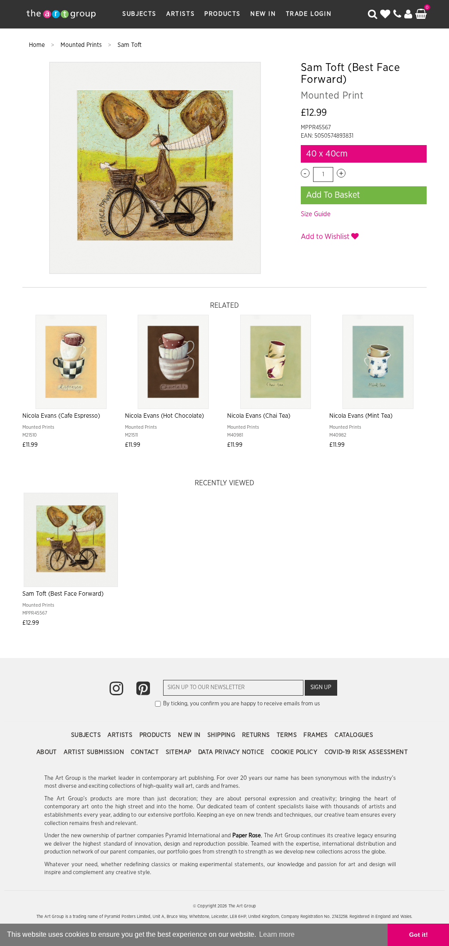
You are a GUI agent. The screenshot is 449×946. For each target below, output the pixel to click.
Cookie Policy (295, 752)
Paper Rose (246, 836)
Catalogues (354, 735)
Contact (145, 752)
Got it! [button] (418, 934)
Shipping (222, 735)
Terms (288, 735)
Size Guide (316, 214)
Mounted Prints (82, 45)
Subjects (139, 14)
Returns (257, 735)
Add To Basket (333, 195)
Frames (316, 735)
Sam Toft (130, 45)
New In (263, 14)
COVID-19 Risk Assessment (366, 752)
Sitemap (179, 752)
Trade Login (309, 14)
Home (37, 45)
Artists (180, 14)
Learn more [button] (277, 934)
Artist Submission (95, 752)
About (47, 752)
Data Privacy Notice (232, 752)
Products (222, 14)
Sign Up (320, 687)
